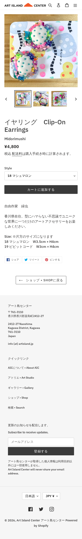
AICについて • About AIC (23, 368)
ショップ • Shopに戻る (44, 280)
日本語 (30, 496)
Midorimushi (15, 138)
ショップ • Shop (18, 397)
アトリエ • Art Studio (21, 377)
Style (8, 168)
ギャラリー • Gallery (20, 388)
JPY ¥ (50, 496)
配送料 (17, 153)
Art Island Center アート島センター (41, 520)
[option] (23, 98)
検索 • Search (16, 407)
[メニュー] (75, 5)
